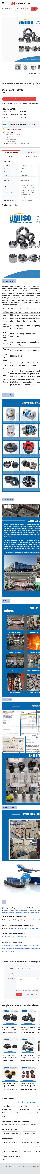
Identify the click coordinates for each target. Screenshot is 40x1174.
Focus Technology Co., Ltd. (24, 1166)
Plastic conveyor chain (26, 1113)
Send (18, 995)
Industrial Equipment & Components (16, 14)
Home (3, 14)
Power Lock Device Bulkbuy (11, 1156)
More (3, 1160)
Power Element (8, 1147)
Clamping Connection (23, 1147)
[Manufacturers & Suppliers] (20, 3)
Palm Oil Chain (6, 1109)
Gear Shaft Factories (27, 1142)
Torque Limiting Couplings (11, 1133)
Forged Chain (6, 1106)
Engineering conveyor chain (10, 1113)
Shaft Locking (26, 1151)
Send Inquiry (19, 99)
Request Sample (34, 103)
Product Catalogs (29, 1102)
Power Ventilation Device (10, 1151)
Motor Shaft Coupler (29, 1133)
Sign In (5, 143)
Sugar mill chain (24, 1109)
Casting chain (24, 1106)
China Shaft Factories (10, 1142)
